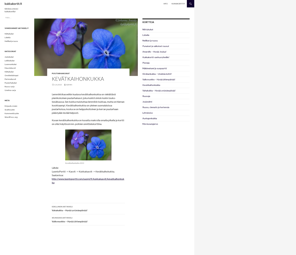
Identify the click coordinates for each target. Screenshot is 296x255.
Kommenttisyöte (12, 113)
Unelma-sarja (10, 90)
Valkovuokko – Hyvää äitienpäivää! (70, 220)
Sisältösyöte (10, 110)
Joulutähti (147, 101)
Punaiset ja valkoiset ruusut (155, 46)
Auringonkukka (149, 118)
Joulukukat (9, 57)
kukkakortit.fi (13, 3)
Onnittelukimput (11, 75)
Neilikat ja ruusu (150, 40)
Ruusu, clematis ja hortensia (155, 107)
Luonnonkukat (10, 64)
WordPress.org (11, 117)
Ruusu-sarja (9, 86)
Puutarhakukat (61, 73)
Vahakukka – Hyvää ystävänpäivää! (69, 208)
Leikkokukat (9, 60)
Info (166, 4)
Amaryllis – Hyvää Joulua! (154, 51)
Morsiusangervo (150, 124)
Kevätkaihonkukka (151, 85)
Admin (69, 85)
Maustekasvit (10, 68)
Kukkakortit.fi (178, 4)
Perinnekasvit (10, 79)
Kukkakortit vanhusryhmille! (155, 57)
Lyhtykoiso (147, 112)
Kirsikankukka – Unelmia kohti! (157, 74)
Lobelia (145, 35)
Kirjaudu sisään (11, 106)
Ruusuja (146, 96)
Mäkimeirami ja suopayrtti (154, 68)
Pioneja (146, 62)
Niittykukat (147, 29)
